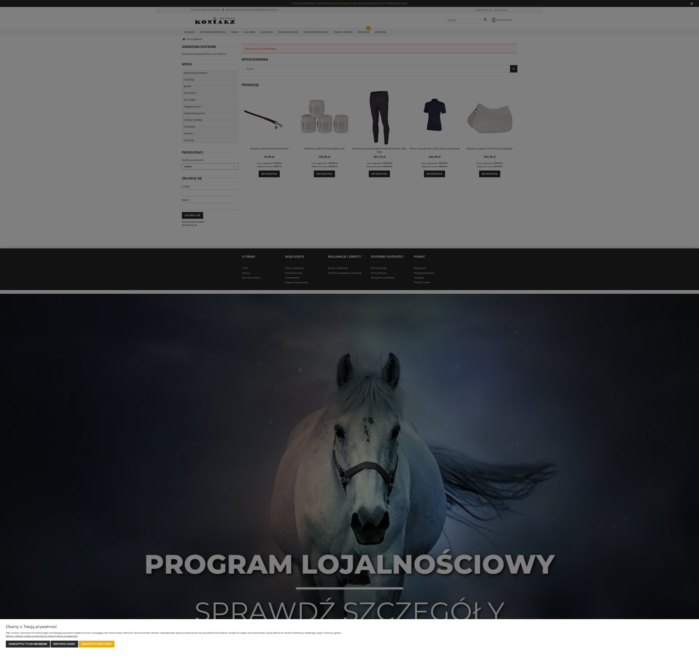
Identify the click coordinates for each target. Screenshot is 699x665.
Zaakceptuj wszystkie (96, 644)
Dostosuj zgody (64, 644)
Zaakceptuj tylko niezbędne (28, 644)
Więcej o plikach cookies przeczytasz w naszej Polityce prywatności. (42, 636)
